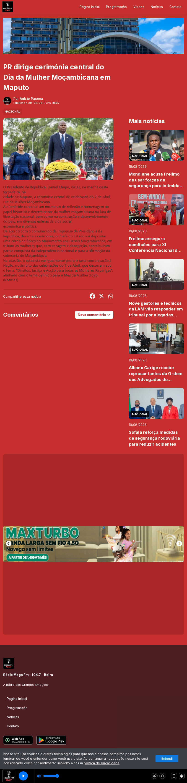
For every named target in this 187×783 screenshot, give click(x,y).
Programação (116, 7)
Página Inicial (90, 7)
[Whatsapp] (162, 776)
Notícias (157, 7)
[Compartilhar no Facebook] (92, 296)
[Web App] (174, 776)
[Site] (155, 776)
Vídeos (138, 7)
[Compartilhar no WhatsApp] (110, 296)
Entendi (167, 758)
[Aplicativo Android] (182, 776)
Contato (175, 7)
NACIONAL (13, 111)
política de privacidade (101, 763)
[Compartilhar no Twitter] (101, 296)
